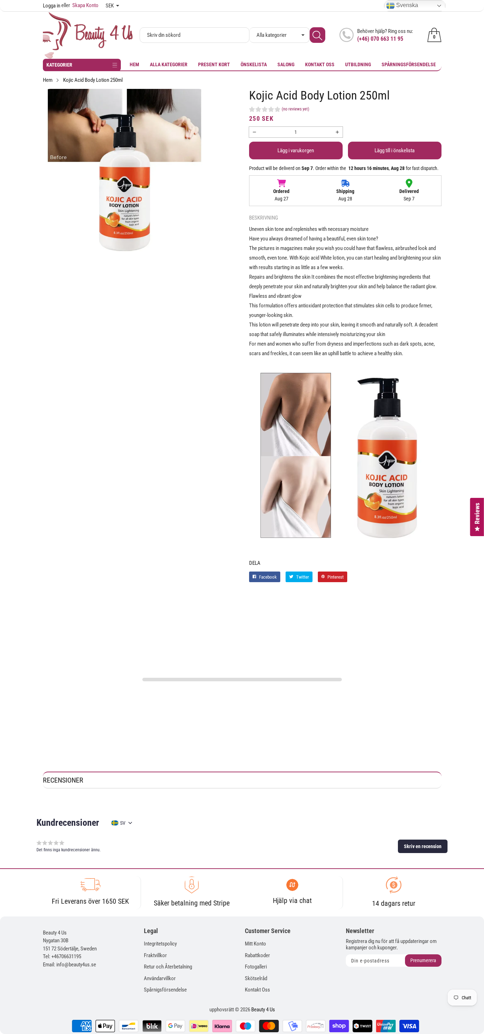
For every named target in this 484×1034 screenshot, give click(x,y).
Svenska (406, 5)
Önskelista (254, 64)
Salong (285, 64)
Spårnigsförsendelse (165, 990)
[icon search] (317, 35)
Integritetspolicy (160, 944)
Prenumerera (423, 960)
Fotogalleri (256, 967)
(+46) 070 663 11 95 (380, 38)
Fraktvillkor (155, 955)
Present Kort (214, 64)
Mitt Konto (255, 944)
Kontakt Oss (319, 64)
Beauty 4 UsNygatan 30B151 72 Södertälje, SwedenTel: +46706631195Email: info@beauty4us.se (70, 949)
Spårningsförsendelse (409, 64)
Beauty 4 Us (263, 1009)
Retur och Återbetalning (168, 967)
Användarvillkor (160, 978)
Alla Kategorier (168, 64)
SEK (110, 5)
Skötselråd (256, 978)
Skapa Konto (80, 5)
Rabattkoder (257, 955)
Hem (134, 64)
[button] (279, 110)
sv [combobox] (122, 823)
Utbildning (358, 64)
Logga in (51, 5)
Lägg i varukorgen (295, 150)
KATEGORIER (59, 65)
